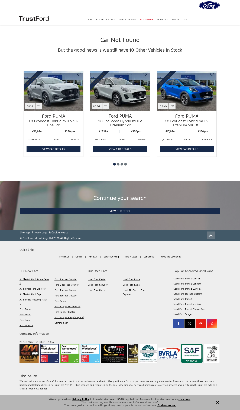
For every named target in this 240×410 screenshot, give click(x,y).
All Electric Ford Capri (31, 294)
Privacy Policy (80, 399)
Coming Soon (61, 323)
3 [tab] (122, 164)
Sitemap (25, 232)
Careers (79, 257)
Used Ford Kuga (131, 284)
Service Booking (111, 257)
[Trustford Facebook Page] (178, 323)
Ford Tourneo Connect (66, 290)
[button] (217, 401)
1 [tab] (114, 164)
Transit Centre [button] (127, 19)
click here (184, 399)
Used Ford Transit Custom (187, 288)
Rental (175, 19)
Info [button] (185, 19)
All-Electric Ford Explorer (33, 288)
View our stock (120, 211)
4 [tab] (125, 164)
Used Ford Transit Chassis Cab (189, 309)
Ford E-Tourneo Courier (66, 284)
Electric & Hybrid (105, 19)
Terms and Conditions (170, 257)
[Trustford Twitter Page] (189, 323)
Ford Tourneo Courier (65, 279)
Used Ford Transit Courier (186, 278)
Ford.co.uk (64, 257)
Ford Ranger (60, 301)
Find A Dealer (131, 257)
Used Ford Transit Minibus (187, 304)
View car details (53, 149)
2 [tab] (118, 164)
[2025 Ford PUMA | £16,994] (53, 91)
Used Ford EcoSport (98, 284)
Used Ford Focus (96, 290)
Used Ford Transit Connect (187, 283)
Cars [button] (89, 19)
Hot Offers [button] (146, 19)
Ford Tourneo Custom (65, 295)
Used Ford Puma (131, 279)
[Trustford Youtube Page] (201, 323)
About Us (93, 257)
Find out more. (166, 405)
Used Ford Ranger (182, 314)
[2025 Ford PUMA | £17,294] (120, 91)
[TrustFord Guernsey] (34, 18)
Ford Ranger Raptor (64, 312)
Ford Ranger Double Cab (67, 306)
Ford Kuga (25, 320)
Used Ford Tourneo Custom (187, 294)
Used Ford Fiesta (96, 279)
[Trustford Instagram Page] (212, 323)
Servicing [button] (162, 19)
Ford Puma (25, 309)
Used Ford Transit (182, 299)
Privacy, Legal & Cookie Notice (50, 232)
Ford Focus (25, 314)
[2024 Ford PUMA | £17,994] (186, 91)
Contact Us (149, 257)
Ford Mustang (27, 325)
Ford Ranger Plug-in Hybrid (69, 317)
